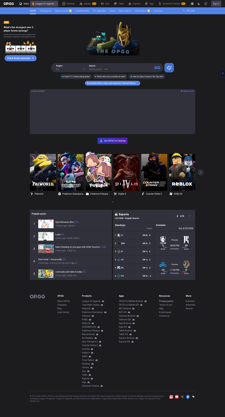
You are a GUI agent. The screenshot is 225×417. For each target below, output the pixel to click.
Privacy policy (166, 301)
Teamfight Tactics (90, 305)
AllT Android (125, 308)
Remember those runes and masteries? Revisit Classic (112, 83)
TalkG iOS (123, 334)
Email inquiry (165, 312)
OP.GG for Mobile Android (131, 301)
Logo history (63, 312)
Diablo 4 (86, 352)
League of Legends (45, 3)
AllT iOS (123, 312)
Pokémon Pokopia (91, 330)
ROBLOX (86, 323)
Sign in (216, 3)
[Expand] (112, 201)
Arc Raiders (87, 338)
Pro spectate (99, 10)
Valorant (86, 316)
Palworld (86, 308)
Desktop (86, 364)
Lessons (158, 10)
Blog (59, 308)
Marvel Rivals (88, 334)
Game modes (63, 10)
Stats (112, 10)
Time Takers (88, 360)
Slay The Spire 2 (90, 341)
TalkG (84, 375)
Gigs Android (125, 323)
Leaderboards (82, 10)
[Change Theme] (199, 4)
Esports (85, 378)
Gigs (84, 382)
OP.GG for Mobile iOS (129, 305)
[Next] (201, 172)
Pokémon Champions (92, 312)
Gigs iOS (123, 327)
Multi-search (125, 10)
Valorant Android (127, 316)
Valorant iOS (125, 319)
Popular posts (39, 214)
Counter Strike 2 (90, 345)
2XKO (84, 356)
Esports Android (126, 338)
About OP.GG (63, 301)
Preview (174, 240)
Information (142, 10)
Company (62, 305)
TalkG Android (125, 330)
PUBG (85, 319)
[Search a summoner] (157, 67)
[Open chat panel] (222, 73)
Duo (84, 371)
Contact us (164, 316)
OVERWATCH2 (89, 327)
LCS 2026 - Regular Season (127, 218)
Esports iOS (124, 341)
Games (85, 367)
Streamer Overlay (90, 386)
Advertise (190, 305)
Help (161, 308)
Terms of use (165, 305)
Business (190, 301)
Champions (45, 10)
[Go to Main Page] (8, 3)
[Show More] (192, 4)
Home (33, 10)
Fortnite (86, 349)
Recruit (189, 308)
